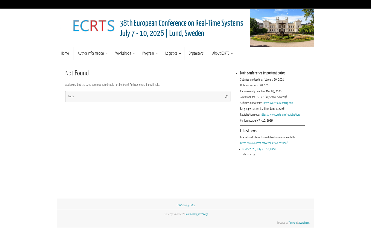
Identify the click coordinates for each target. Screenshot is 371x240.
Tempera (293, 222)
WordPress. (304, 222)
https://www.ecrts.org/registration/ (281, 114)
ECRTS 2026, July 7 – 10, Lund (258, 149)
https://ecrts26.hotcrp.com (278, 103)
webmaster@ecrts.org (196, 214)
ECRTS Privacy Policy (185, 205)
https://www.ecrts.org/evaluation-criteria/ (264, 143)
